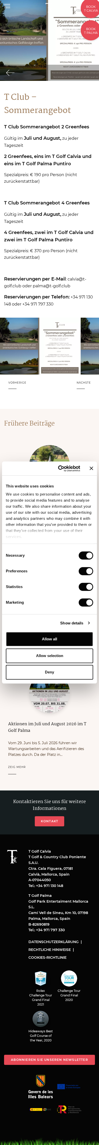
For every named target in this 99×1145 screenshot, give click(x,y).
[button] (17, 386)
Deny (49, 672)
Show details (71, 623)
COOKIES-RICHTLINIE (47, 957)
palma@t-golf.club (51, 286)
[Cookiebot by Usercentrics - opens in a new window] (60, 468)
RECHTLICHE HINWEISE (49, 949)
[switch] (86, 571)
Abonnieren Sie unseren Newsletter (49, 1060)
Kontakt (49, 821)
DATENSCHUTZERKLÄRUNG (53, 942)
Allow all (49, 639)
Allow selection (49, 655)
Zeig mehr (17, 767)
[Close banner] (91, 468)
